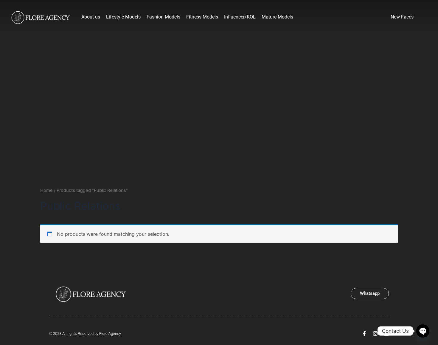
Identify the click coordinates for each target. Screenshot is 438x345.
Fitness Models (202, 17)
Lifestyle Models (123, 17)
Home (46, 190)
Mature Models (277, 17)
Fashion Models (163, 17)
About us (90, 17)
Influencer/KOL (240, 17)
